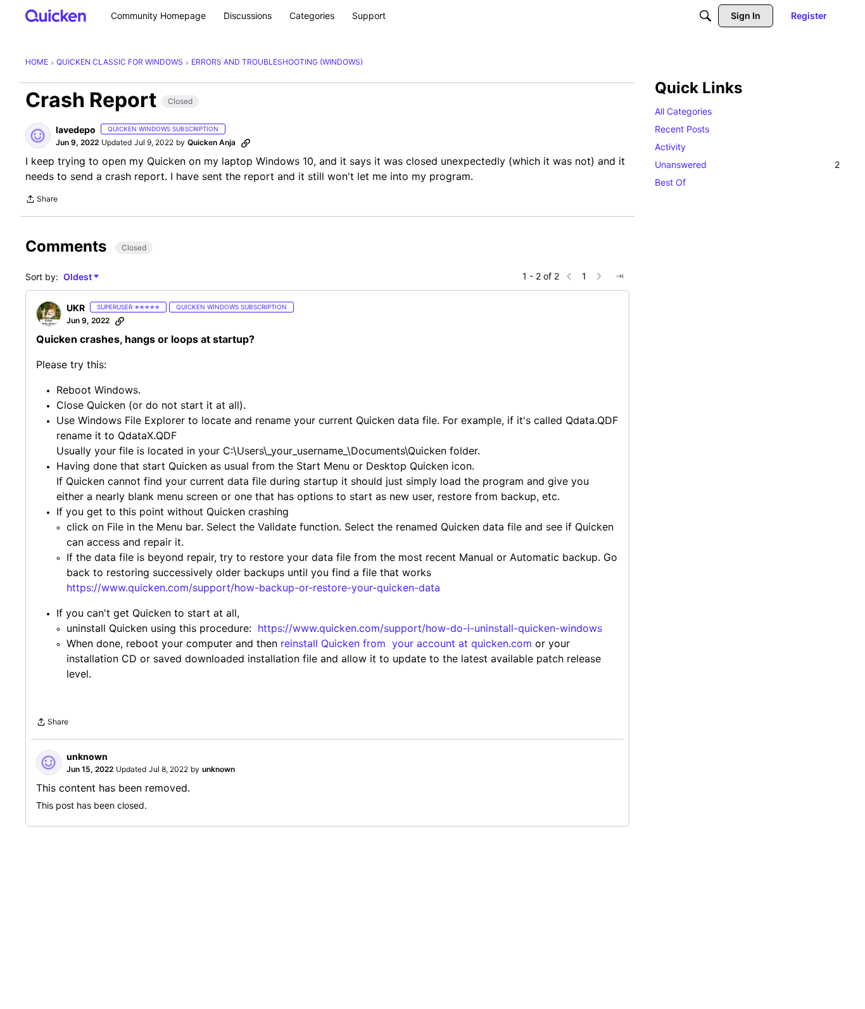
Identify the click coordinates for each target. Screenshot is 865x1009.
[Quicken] (56, 15)
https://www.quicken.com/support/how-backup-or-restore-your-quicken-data (253, 587)
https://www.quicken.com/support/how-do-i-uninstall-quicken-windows (430, 628)
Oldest (78, 277)
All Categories (683, 111)
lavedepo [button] (76, 129)
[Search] (705, 15)
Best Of (670, 182)
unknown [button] (87, 756)
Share (41, 200)
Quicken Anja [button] (211, 142)
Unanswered (747, 164)
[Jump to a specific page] (619, 276)
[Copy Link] (245, 142)
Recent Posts (682, 129)
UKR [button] (75, 307)
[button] (38, 135)
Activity (670, 146)
